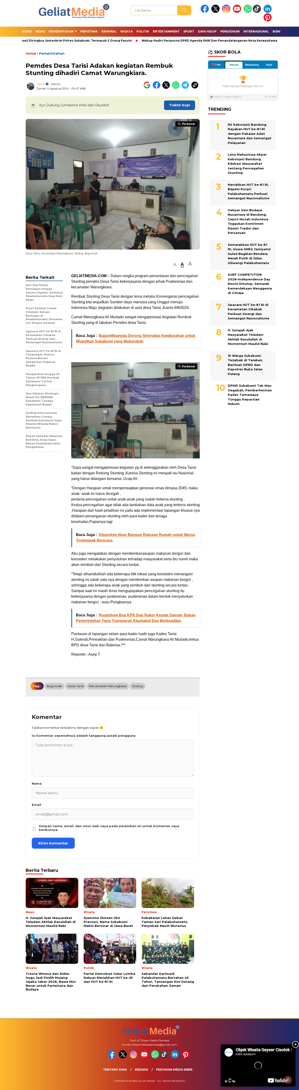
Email (36, 805)
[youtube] (238, 12)
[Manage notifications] (288, 1079)
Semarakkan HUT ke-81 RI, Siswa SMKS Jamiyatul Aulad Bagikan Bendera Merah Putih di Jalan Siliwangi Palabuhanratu (249, 254)
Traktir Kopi (179, 105)
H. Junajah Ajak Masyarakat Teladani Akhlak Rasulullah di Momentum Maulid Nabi (248, 337)
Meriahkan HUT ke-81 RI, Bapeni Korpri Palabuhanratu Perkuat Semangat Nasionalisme (248, 191)
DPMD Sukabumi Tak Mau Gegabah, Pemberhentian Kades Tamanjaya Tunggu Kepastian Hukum (250, 395)
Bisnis (278, 31)
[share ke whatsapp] (177, 87)
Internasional (256, 31)
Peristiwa (89, 31)
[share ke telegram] (186, 87)
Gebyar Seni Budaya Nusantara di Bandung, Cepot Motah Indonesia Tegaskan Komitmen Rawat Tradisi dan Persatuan (248, 221)
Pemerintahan (61, 31)
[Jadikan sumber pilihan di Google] (148, 87)
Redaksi (141, 1069)
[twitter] (216, 12)
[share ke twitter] (167, 87)
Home (27, 31)
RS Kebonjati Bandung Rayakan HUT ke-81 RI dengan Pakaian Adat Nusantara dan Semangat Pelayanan (249, 134)
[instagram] (227, 12)
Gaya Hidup (207, 31)
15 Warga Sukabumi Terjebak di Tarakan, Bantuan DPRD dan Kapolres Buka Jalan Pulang (245, 365)
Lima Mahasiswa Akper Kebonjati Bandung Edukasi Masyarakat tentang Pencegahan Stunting (247, 164)
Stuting (137, 686)
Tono (41, 84)
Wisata (126, 31)
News (40, 31)
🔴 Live (216, 64)
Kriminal (109, 31)
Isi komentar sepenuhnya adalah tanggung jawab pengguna (83, 735)
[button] (175, 264)
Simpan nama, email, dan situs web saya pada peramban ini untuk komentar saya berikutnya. (109, 828)
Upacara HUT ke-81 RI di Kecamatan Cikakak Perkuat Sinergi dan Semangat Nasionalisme (248, 311)
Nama (37, 783)
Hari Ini (234, 64)
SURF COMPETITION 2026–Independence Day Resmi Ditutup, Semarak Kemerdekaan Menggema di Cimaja (250, 284)
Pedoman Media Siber (174, 1069)
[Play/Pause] (226, 1081)
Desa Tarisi (76, 686)
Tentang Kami (115, 1069)
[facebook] (205, 12)
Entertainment (166, 31)
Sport (188, 31)
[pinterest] (268, 20)
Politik (142, 31)
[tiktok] (258, 12)
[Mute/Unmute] (234, 1081)
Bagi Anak (54, 686)
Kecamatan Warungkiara (108, 686)
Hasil (269, 64)
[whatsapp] (248, 12)
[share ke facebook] (157, 87)
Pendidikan (230, 31)
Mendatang (252, 64)
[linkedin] (268, 12)
